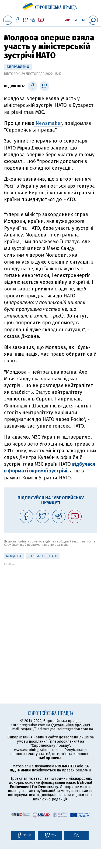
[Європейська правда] (50, 5)
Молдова (14, 556)
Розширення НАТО (42, 556)
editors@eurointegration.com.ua (65, 729)
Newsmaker (48, 123)
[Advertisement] (50, 616)
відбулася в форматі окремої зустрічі (49, 467)
